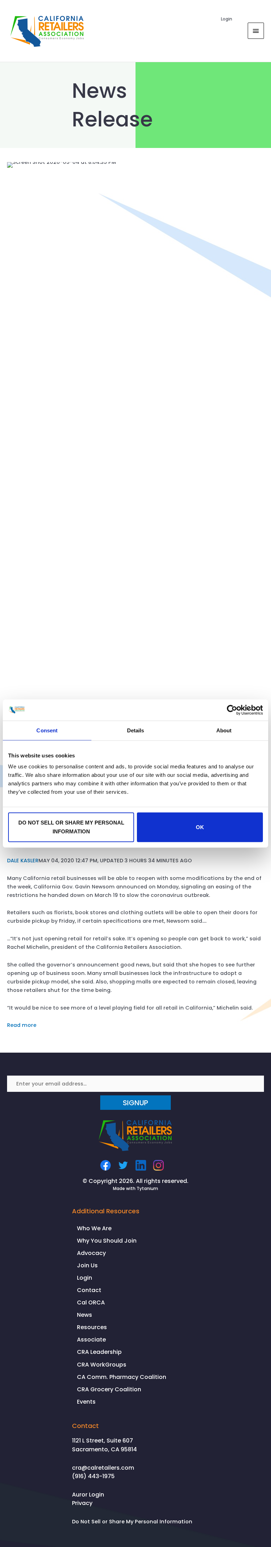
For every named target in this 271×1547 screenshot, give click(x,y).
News (84, 1315)
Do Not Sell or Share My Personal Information (132, 1521)
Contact (89, 1290)
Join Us (87, 1265)
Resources (92, 1327)
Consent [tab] (47, 730)
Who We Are (94, 1228)
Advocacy (91, 1253)
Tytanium (147, 1188)
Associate (91, 1339)
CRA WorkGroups (101, 1365)
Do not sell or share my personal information (71, 827)
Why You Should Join (107, 1241)
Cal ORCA (91, 1302)
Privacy (82, 1503)
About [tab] (224, 730)
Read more (21, 1025)
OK (200, 827)
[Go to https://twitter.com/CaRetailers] (123, 1165)
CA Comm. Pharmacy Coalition (121, 1377)
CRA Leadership (99, 1352)
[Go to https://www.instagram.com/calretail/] (158, 1165)
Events (86, 1402)
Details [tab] (135, 730)
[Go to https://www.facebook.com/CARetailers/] (105, 1165)
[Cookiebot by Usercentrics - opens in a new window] (232, 709)
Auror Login (88, 1495)
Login (226, 19)
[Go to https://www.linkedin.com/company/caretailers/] (141, 1165)
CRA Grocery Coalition (109, 1389)
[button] (135, 1102)
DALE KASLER (22, 860)
